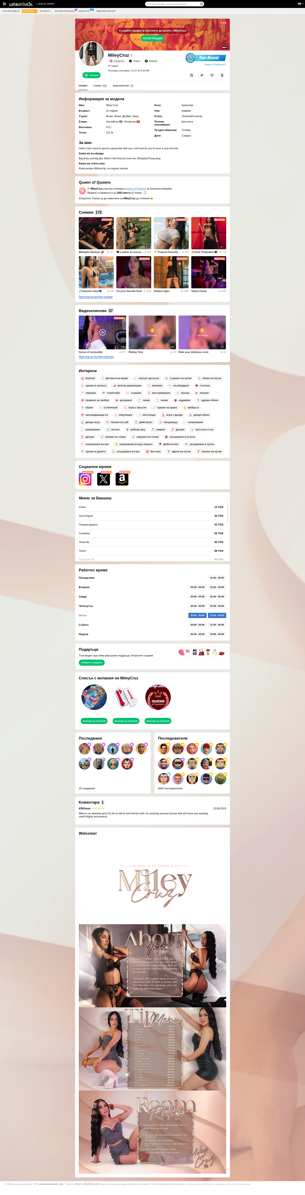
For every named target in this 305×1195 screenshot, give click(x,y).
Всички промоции (65, 11)
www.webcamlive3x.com (51, 1184)
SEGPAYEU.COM (91, 1184)
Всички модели (11, 11)
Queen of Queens (136, 188)
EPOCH (78, 1184)
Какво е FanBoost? (215, 64)
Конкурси (84, 11)
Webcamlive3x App (106, 11)
